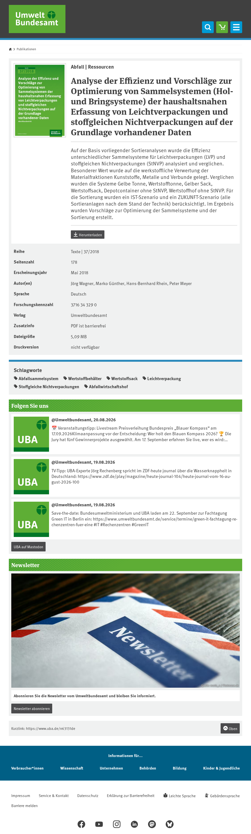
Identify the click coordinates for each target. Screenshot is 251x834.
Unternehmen (111, 768)
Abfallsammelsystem (38, 378)
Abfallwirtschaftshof (108, 386)
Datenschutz (87, 795)
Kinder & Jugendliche (221, 768)
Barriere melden (24, 805)
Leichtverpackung (164, 378)
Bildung (180, 768)
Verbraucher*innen (27, 768)
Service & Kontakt (54, 795)
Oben (232, 728)
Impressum (20, 795)
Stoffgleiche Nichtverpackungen (49, 386)
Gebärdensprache (225, 795)
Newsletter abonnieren (32, 708)
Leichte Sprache (182, 795)
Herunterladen (90, 234)
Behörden (147, 768)
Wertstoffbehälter (84, 378)
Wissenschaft (71, 768)
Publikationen (26, 49)
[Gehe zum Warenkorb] (222, 27)
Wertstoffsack (124, 378)
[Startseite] (37, 19)
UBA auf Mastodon (28, 546)
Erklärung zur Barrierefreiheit (130, 795)
